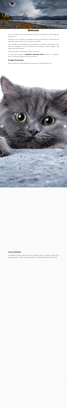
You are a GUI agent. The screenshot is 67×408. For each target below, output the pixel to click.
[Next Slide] (65, 126)
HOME (31, 2)
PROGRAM (43, 2)
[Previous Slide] (2, 126)
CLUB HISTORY (56, 4)
